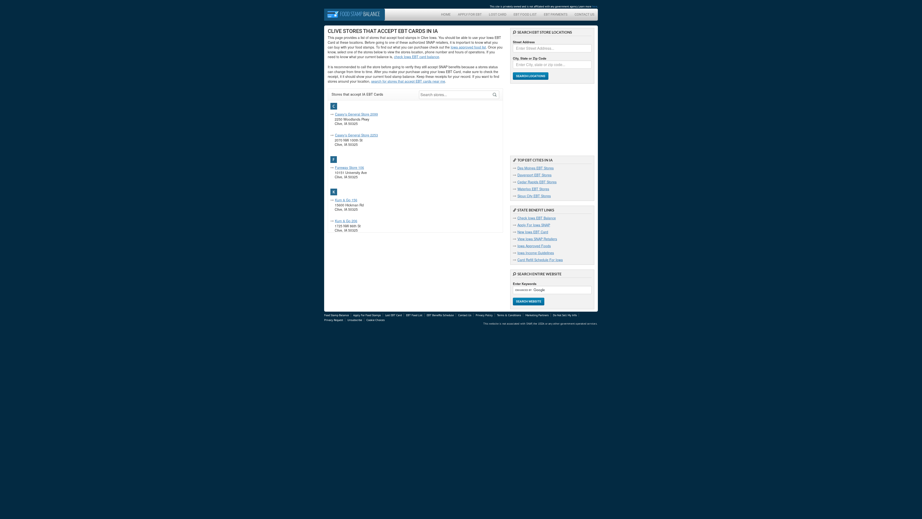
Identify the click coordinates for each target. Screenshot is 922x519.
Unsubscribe (354, 320)
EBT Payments (555, 14)
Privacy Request (333, 320)
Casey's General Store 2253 (356, 135)
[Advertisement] (552, 117)
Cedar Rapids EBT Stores (537, 181)
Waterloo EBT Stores (533, 188)
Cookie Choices (375, 320)
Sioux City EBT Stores (534, 195)
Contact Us (584, 14)
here (594, 6)
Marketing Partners (537, 315)
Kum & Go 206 (346, 220)
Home (446, 14)
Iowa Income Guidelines (535, 252)
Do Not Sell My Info (565, 315)
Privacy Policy (484, 315)
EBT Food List (525, 14)
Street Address (524, 42)
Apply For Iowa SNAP (533, 224)
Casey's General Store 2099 (356, 114)
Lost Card (497, 14)
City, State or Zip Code (529, 58)
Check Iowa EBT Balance (536, 218)
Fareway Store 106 (349, 167)
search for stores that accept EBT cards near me (408, 81)
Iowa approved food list (468, 47)
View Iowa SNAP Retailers (537, 238)
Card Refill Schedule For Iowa (540, 259)
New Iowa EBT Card (532, 231)
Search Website (528, 301)
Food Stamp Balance (336, 315)
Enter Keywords (524, 283)
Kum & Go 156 (346, 200)
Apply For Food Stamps (367, 315)
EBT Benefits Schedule (440, 315)
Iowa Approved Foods (534, 245)
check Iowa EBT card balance (416, 56)
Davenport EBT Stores (534, 175)
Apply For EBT (470, 14)
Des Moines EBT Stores (535, 168)
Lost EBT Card (393, 315)
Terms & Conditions (509, 315)
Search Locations (530, 76)
